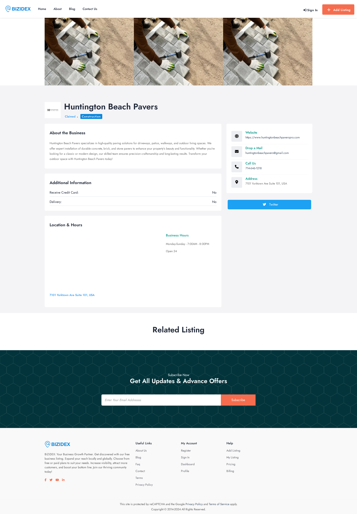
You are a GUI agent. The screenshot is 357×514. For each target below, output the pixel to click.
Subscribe (238, 400)
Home (42, 9)
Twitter (273, 204)
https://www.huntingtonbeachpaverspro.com (272, 137)
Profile (185, 471)
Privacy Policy (144, 485)
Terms (139, 478)
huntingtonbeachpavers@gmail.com (267, 153)
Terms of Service (219, 504)
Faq (138, 464)
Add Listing (342, 10)
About (58, 9)
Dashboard (188, 464)
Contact (140, 471)
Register (186, 450)
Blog (72, 9)
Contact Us (90, 9)
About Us (141, 450)
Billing (230, 471)
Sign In (185, 457)
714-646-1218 (253, 168)
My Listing (232, 457)
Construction (91, 116)
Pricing (230, 464)
